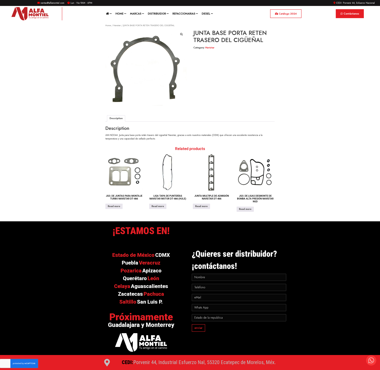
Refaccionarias (183, 14)
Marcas (135, 14)
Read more (114, 206)
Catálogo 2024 (287, 13)
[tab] (116, 118)
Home (119, 14)
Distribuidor (157, 14)
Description (116, 118)
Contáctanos (351, 14)
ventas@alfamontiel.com (52, 3)
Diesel (206, 14)
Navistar (117, 25)
